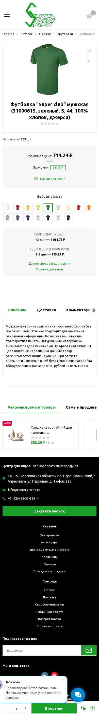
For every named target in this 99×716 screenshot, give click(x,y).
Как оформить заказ (49, 604)
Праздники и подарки (49, 571)
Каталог (49, 526)
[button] (93, 310)
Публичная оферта (49, 611)
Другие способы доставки (48, 263)
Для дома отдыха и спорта (50, 549)
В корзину (54, 708)
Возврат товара (49, 618)
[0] (90, 16)
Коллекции (50, 556)
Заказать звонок (49, 511)
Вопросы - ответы (50, 626)
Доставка (49, 597)
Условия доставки (49, 269)
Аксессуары (49, 542)
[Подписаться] (88, 650)
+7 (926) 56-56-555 (21, 498)
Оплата (49, 590)
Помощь (49, 581)
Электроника (49, 535)
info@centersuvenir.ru (24, 489)
